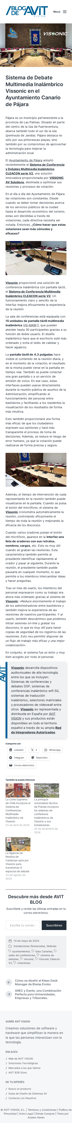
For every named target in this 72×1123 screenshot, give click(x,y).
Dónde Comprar (45, 1113)
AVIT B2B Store (17, 1072)
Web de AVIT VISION (20, 1058)
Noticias (51, 946)
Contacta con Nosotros (22, 1098)
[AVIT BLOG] (27, 11)
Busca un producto (19, 1088)
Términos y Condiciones (42, 1109)
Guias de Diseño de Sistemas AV (27, 1093)
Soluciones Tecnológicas (23, 1063)
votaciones (23, 962)
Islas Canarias (43, 951)
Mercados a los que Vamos (24, 1067)
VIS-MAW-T (31, 325)
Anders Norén (36, 1117)
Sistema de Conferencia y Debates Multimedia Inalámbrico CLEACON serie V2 (35, 169)
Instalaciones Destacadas (29, 946)
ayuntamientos (21, 951)
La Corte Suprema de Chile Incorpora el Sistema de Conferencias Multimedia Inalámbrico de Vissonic (18, 810)
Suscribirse (54, 925)
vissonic (29, 959)
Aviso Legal (26, 1113)
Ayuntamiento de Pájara (25, 160)
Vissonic (12, 283)
